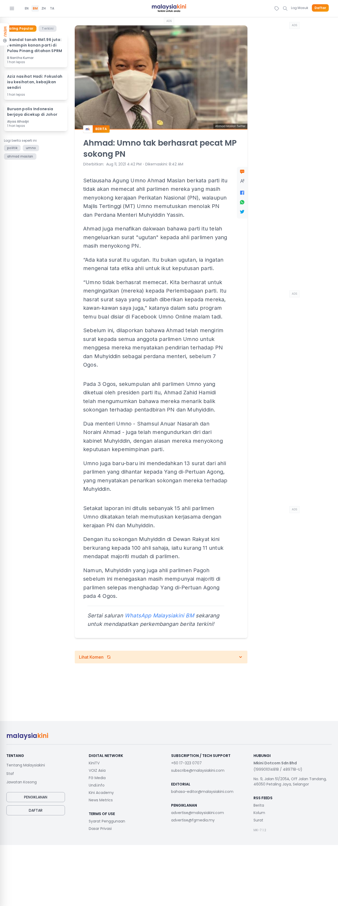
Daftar (320, 8)
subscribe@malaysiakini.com (197, 770)
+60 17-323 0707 (186, 763)
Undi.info (97, 785)
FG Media (97, 777)
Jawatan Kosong (21, 782)
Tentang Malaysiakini (25, 765)
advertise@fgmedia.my (193, 820)
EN (27, 8)
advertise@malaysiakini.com (197, 812)
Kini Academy (101, 792)
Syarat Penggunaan (107, 821)
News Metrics (101, 800)
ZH (43, 8)
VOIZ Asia (97, 770)
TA (52, 8)
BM (35, 8)
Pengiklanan (35, 797)
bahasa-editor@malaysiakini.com (202, 791)
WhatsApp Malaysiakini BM (159, 615)
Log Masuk (299, 8)
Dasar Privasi (100, 828)
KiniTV (94, 763)
